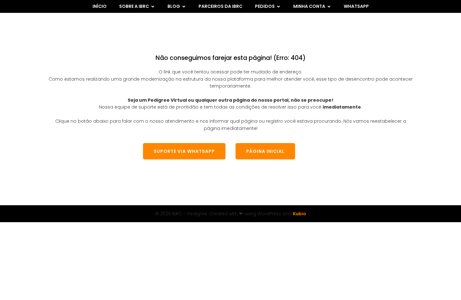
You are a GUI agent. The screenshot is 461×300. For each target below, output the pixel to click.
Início (100, 6)
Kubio (299, 214)
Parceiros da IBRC (220, 6)
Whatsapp (356, 6)
